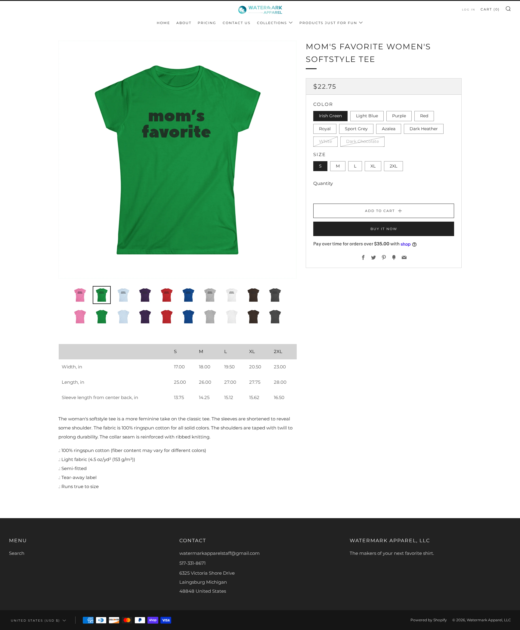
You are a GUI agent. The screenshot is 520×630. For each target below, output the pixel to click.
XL (373, 166)
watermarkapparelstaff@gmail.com (219, 553)
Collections (272, 23)
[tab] (80, 295)
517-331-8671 (192, 563)
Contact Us (237, 23)
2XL (393, 166)
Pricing (207, 23)
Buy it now (383, 229)
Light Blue (367, 116)
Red (424, 116)
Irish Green (330, 116)
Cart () (490, 9)
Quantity (323, 183)
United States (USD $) (35, 620)
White (325, 141)
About (183, 23)
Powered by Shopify (428, 620)
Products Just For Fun (328, 23)
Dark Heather (424, 128)
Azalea (388, 128)
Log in (468, 9)
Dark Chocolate (362, 141)
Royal (325, 128)
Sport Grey (356, 128)
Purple (399, 116)
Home (163, 23)
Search (16, 553)
